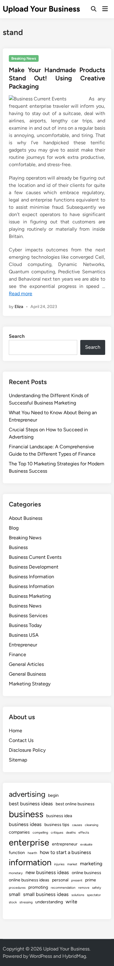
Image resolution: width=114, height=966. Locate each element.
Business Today (25, 625)
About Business (25, 518)
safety (96, 888)
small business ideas (46, 894)
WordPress (40, 956)
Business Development (33, 567)
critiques (57, 833)
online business (86, 872)
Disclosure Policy (27, 750)
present (76, 880)
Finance (17, 654)
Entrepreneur (23, 645)
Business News (25, 606)
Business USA (24, 635)
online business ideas (29, 880)
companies (19, 832)
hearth (32, 853)
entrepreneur (65, 844)
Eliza (19, 306)
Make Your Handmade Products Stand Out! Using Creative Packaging (57, 78)
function (17, 852)
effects (83, 833)
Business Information (31, 576)
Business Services (28, 615)
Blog (14, 528)
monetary (16, 873)
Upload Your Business (41, 9)
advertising (27, 794)
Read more (20, 293)
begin (53, 795)
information (30, 862)
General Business (27, 674)
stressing (26, 902)
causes (77, 825)
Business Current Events (35, 557)
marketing (91, 863)
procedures (17, 888)
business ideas (25, 824)
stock (13, 902)
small (14, 894)
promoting (38, 887)
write (71, 902)
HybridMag (74, 956)
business (26, 814)
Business (18, 547)
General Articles (26, 664)
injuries (59, 864)
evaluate (86, 844)
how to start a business (65, 852)
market (72, 864)
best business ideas (31, 804)
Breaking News (23, 58)
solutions (77, 895)
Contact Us (21, 740)
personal (60, 880)
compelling (40, 833)
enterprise (29, 842)
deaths (71, 833)
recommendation (63, 888)
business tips (56, 824)
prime (90, 880)
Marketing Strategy (29, 684)
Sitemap (18, 760)
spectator (94, 895)
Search (17, 336)
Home (15, 730)
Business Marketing (30, 596)
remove (83, 888)
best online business (75, 804)
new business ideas (47, 872)
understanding (49, 902)
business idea (59, 815)
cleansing (91, 825)
